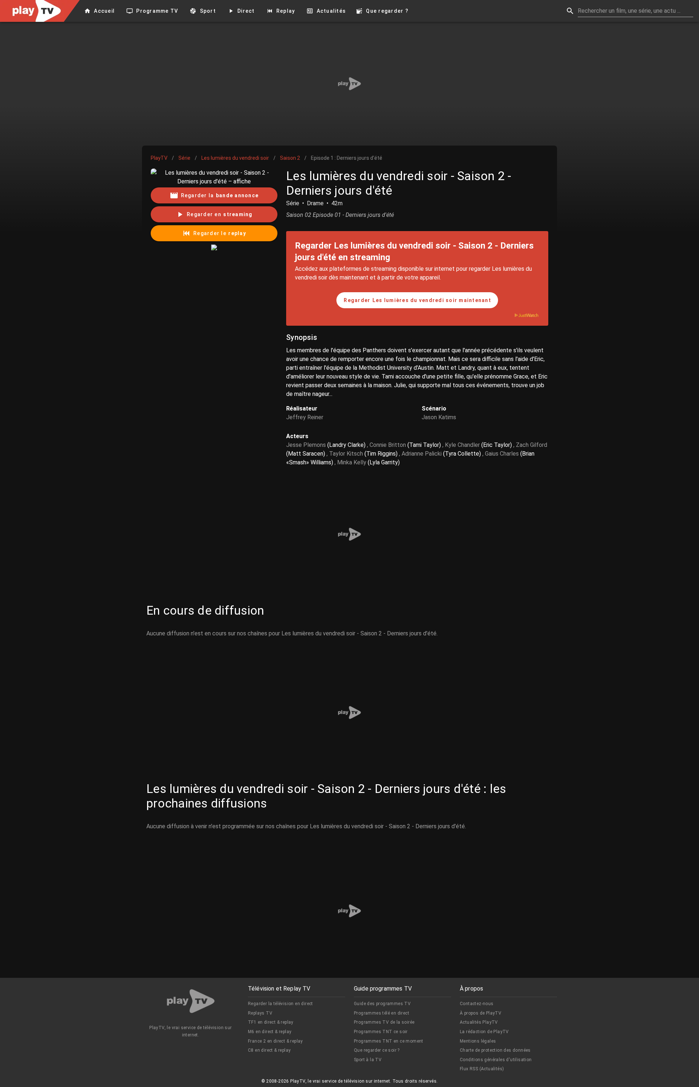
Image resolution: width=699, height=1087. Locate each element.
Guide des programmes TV (382, 1003)
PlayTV (159, 158)
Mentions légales (478, 1041)
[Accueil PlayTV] (191, 1002)
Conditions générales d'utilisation (496, 1059)
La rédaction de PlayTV (484, 1031)
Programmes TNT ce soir (381, 1031)
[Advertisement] (349, 84)
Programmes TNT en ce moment (388, 1041)
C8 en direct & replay (269, 1050)
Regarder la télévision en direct (280, 1003)
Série (184, 158)
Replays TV (260, 1013)
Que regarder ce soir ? (377, 1050)
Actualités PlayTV (479, 1022)
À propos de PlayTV (480, 1013)
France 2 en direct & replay (275, 1041)
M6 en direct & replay (269, 1031)
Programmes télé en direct (381, 1013)
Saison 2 (290, 158)
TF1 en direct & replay (270, 1022)
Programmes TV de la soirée (384, 1022)
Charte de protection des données (495, 1050)
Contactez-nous (477, 1003)
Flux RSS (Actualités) (482, 1068)
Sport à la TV (368, 1059)
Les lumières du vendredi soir (235, 158)
